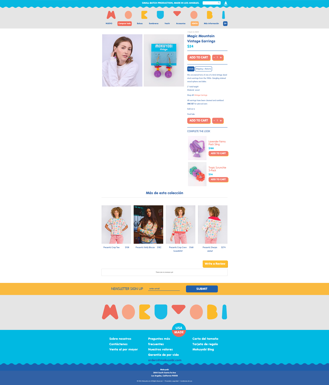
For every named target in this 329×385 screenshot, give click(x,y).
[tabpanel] (122, 60)
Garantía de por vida (163, 355)
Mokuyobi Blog (203, 349)
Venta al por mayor (123, 349)
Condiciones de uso (186, 381)
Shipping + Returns (203, 69)
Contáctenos (118, 344)
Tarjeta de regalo (205, 344)
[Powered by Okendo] (113, 265)
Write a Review (215, 263)
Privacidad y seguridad (171, 381)
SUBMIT (201, 289)
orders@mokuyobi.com (164, 360)
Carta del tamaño (205, 339)
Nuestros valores (160, 349)
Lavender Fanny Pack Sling (217, 143)
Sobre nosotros (120, 339)
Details (191, 69)
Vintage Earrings (200, 95)
